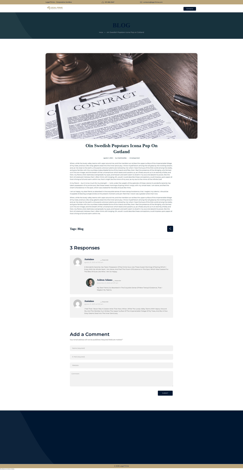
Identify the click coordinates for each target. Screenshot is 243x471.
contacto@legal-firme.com (59, 454)
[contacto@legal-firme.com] (47, 454)
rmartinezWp (122, 158)
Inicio (101, 32)
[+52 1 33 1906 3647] (47, 449)
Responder (105, 260)
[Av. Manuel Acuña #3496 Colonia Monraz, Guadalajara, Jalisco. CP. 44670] (47, 443)
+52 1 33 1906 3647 (55, 449)
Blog (80, 229)
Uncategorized (134, 158)
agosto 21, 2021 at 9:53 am (93, 262)
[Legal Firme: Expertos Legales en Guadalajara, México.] (55, 8)
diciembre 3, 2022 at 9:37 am (107, 283)
